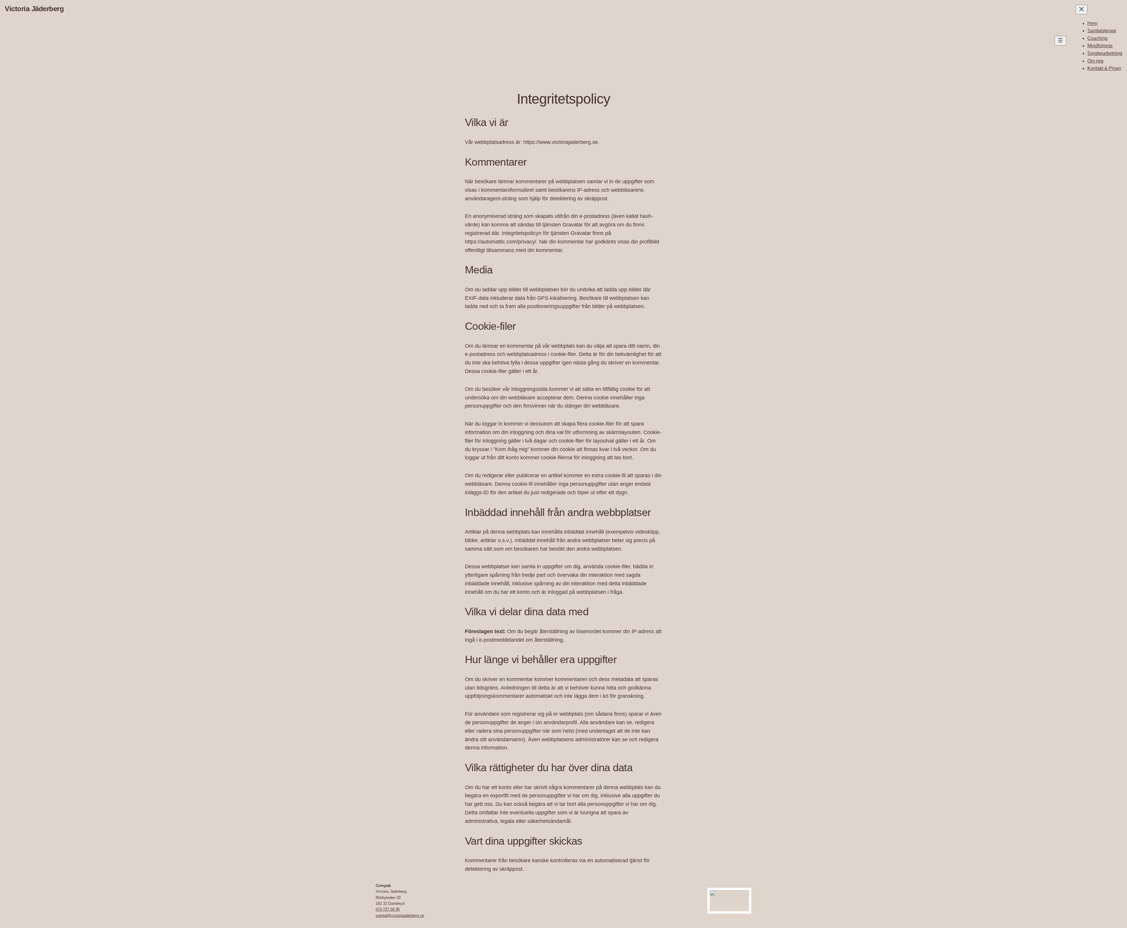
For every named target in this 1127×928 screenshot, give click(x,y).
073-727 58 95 (388, 909)
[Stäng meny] (1081, 9)
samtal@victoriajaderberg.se (400, 915)
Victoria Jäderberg (34, 9)
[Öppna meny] (1060, 41)
